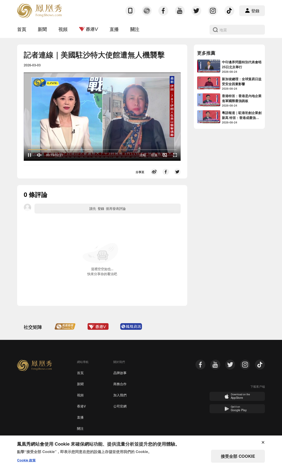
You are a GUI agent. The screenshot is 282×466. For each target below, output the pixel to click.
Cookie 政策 (26, 460)
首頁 (80, 372)
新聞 (80, 383)
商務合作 (120, 383)
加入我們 (120, 395)
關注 (80, 428)
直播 (80, 417)
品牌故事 (120, 372)
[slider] (102, 150)
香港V (81, 406)
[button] (29, 155)
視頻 (80, 395)
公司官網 (120, 406)
